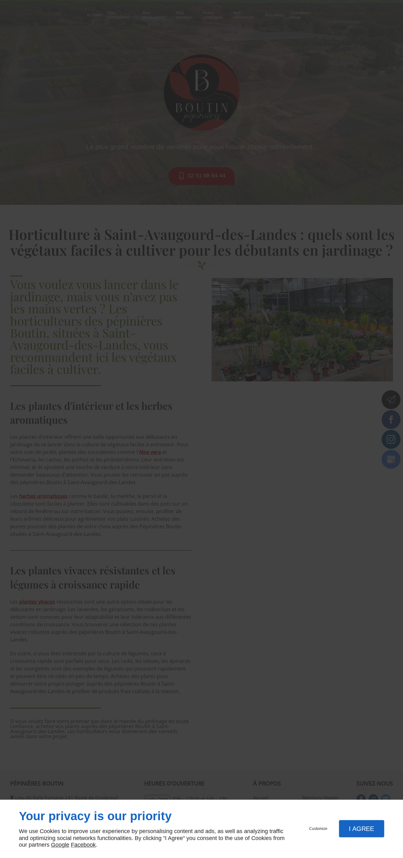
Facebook (83, 845)
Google (60, 845)
